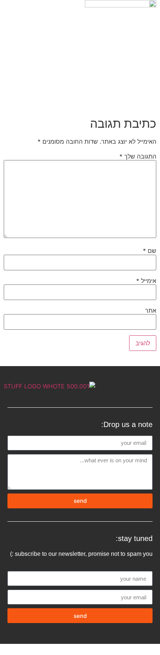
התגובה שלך (137, 156)
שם (149, 251)
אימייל (146, 281)
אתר (150, 310)
